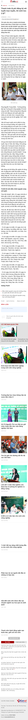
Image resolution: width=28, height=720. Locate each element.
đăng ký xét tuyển (21, 301)
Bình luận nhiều (20, 642)
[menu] (1, 1)
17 (14, 669)
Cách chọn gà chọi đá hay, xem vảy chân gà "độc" (13, 657)
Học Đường (11, 5)
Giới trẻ (5, 5)
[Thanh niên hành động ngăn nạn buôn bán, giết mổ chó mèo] (14, 619)
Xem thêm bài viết (14, 638)
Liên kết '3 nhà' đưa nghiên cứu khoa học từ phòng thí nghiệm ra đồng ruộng (12, 486)
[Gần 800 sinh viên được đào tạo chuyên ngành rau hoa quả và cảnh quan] (14, 589)
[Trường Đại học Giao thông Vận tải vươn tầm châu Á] (14, 384)
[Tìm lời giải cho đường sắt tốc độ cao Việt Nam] (14, 444)
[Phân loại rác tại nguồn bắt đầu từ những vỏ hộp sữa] (14, 562)
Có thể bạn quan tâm (9, 324)
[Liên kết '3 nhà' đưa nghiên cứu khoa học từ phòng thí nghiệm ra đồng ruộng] (14, 473)
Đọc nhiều (7, 642)
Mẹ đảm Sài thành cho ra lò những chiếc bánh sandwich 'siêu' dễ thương (12, 689)
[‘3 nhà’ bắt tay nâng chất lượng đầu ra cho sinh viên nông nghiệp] (14, 534)
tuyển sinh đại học (10, 301)
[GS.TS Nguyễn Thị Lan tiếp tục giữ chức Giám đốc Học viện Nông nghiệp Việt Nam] (14, 413)
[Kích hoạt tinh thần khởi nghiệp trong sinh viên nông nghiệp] (9, 331)
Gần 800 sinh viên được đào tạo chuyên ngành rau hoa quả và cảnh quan (13, 602)
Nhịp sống (4, 577)
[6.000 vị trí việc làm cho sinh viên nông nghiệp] (14, 505)
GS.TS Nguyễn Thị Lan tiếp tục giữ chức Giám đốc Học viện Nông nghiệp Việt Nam (13, 426)
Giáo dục (3, 370)
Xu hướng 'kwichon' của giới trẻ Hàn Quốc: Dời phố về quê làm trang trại (13, 663)
